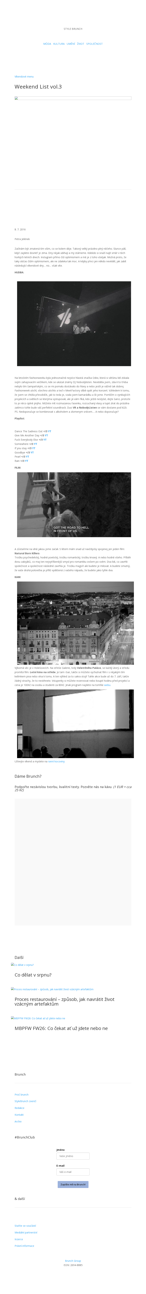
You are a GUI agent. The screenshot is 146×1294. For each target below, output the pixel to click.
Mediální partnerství (26, 1232)
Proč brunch (21, 1094)
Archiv (18, 1121)
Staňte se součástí (25, 1225)
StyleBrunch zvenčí (25, 1101)
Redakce (19, 1108)
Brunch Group (73, 1260)
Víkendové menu (24, 76)
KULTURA (59, 43)
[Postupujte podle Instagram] (62, 17)
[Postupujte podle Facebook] (73, 1275)
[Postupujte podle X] (80, 1275)
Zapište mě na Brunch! (73, 1184)
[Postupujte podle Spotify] (84, 17)
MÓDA (47, 43)
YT (49, 431)
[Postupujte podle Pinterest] (87, 1275)
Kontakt (19, 1114)
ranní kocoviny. (57, 761)
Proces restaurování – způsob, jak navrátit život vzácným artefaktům (64, 1001)
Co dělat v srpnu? (33, 975)
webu (107, 685)
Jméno (60, 1149)
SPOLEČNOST (94, 43)
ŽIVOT (80, 43)
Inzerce (19, 1239)
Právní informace (24, 1245)
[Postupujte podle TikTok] (69, 17)
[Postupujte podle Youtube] (76, 17)
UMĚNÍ (71, 43)
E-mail (60, 1165)
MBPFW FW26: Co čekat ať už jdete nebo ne (61, 1028)
